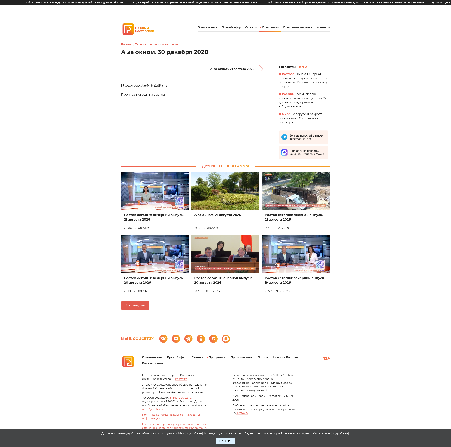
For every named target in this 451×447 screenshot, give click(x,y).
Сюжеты (251, 27)
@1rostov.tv (152, 409)
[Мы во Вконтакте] (163, 339)
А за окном (170, 44)
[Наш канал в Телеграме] (188, 339)
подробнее (194, 433)
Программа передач (297, 27)
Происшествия (241, 357)
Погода (263, 357)
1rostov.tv (181, 379)
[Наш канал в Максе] (226, 339)
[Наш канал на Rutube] (213, 339)
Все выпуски (135, 305)
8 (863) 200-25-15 (180, 397)
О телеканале (207, 27)
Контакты (323, 27)
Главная (126, 44)
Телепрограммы (147, 44)
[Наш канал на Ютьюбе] (176, 339)
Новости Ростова (285, 357)
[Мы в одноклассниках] (201, 339)
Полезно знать (152, 363)
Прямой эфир (231, 27)
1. (242, 413)
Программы (270, 27)
